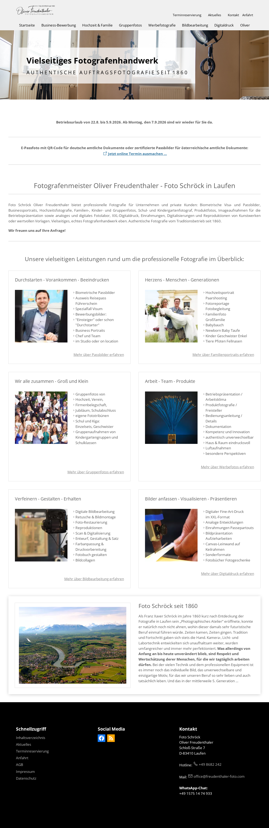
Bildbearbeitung (195, 25)
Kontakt (233, 15)
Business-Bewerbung (58, 25)
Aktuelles (214, 15)
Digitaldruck (224, 25)
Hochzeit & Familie (97, 25)
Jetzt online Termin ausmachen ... (137, 153)
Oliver (245, 25)
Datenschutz (26, 778)
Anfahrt (247, 15)
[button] (101, 738)
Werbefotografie (162, 25)
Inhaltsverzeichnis (30, 737)
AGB (19, 764)
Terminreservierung (187, 15)
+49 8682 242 (210, 764)
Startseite (27, 25)
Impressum (25, 771)
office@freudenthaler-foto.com (219, 776)
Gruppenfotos (130, 25)
